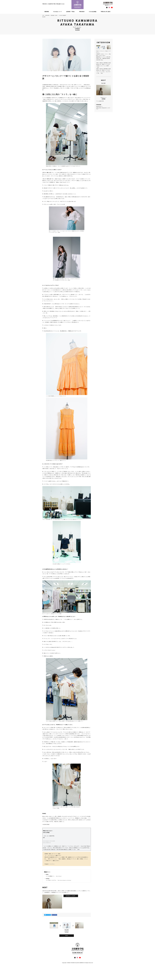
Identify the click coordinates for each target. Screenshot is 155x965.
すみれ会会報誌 (92, 11)
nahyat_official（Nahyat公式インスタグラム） (103, 108)
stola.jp (47, 878)
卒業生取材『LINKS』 (54, 15)
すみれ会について (57, 11)
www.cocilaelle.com (47, 842)
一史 (45, 855)
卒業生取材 (82, 11)
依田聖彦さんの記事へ (71, 895)
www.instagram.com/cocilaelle (49, 840)
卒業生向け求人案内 (105, 11)
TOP (43, 15)
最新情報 (47, 11)
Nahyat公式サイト (99, 106)
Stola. (47, 874)
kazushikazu (51, 863)
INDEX (66, 935)
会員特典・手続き (70, 11)
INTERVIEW (47, 15)
